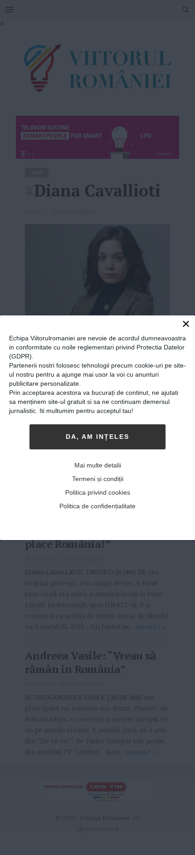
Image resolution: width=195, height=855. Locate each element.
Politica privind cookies (97, 492)
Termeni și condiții (97, 478)
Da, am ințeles (97, 436)
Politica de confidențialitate (97, 506)
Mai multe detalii (97, 465)
